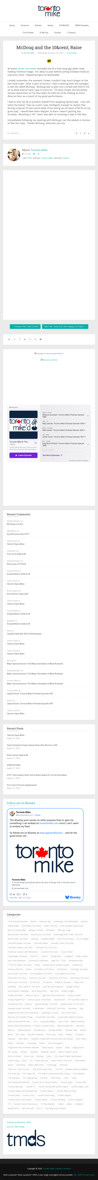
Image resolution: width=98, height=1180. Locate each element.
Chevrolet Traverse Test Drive (20, 947)
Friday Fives (78, 982)
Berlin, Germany (51, 926)
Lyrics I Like (63, 1021)
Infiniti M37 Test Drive (56, 1008)
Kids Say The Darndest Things (20, 1017)
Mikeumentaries (24, 1030)
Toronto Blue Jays (15, 1086)
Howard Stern (59, 999)
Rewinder (34, 1052)
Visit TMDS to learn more (84, 1175)
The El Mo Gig (14, 1073)
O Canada (79, 1034)
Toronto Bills (81, 1082)
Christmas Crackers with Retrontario (23, 952)
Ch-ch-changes (83, 939)
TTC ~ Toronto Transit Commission (23, 1104)
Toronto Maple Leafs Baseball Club (22, 1091)
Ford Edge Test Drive (79, 969)
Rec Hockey (13, 1052)
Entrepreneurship (76, 960)
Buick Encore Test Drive (41, 934)
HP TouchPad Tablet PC (78, 999)
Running (40, 1056)
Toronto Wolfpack (75, 1099)
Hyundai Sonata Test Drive (19, 1008)
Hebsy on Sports (32, 995)
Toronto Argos (66, 1082)
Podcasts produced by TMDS (19, 1122)
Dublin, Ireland (82, 956)
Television (63, 1065)
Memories (15, 133)
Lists (35, 1021)
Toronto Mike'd (47, 158)
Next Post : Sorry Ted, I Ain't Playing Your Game (64, 326)
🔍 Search (71, 32)
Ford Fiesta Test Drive (17, 978)
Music (10, 1034)
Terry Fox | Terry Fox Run (18, 1069)
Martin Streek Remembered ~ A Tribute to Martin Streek (31, 1026)
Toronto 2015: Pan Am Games (44, 1082)
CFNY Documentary (65, 939)
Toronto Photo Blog (46, 1095)
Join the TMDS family (15, 1127)
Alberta (33, 921)
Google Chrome (72, 986)
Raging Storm (78, 1047)
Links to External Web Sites (19, 1021)
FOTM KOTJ (35, 982)
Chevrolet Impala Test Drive (19, 943)
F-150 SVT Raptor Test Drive (20, 965)
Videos (69, 1104)
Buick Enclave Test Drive (18, 934)
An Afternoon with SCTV (18, 534)
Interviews (72, 1008)
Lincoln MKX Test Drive (45, 1017)
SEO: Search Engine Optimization (68, 1056)
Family (37, 965)
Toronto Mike (29, 53)
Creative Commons (63, 1168)
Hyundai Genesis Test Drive (46, 1004)
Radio (67, 1047)
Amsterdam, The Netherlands (66, 921)
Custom (44, 956)
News (60, 1034)
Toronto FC (30, 1086)
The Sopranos (14, 1078)
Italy (81, 1008)
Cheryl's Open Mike (15, 544)
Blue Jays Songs (64, 930)
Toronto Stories (40, 1099)
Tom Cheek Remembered (18, 1082)
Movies (83, 1030)
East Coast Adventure (17, 960)
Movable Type (71, 1030)
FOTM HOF (64, 25)
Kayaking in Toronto (50, 1012)
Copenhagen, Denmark (17, 956)
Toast (74, 1078)
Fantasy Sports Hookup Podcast (56, 965)
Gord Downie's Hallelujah (18, 991)
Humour (28, 1004)
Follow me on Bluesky (21, 803)
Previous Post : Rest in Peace (26, 326)
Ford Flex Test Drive (37, 978)
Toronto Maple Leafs (80, 1086)
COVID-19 (34, 956)
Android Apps (13, 926)
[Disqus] (49, 210)
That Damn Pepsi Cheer (42, 1069)
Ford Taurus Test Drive (17, 982)
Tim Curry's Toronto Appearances (22, 785)
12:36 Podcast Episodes (18, 921)
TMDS (29, 158)
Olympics (11, 1039)
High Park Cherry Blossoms (53, 995)
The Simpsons (79, 1073)
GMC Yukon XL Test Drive (29, 986)
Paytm (10, 1043)
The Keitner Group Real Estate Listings (54, 1073)
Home (12, 25)
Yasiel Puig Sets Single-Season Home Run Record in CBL (32, 745)
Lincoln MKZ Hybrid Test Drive (70, 1017)
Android (84, 921)
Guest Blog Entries (39, 991)
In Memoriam (38, 1008)
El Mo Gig (44, 32)
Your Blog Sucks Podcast (55, 1108)
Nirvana (69, 1034)
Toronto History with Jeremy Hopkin (53, 1086)
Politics (42, 1043)
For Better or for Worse (44, 969)
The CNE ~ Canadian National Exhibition (71, 1069)
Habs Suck (54, 991)
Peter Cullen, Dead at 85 (17, 755)
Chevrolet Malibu (41, 943)
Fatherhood (77, 965)
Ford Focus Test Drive (58, 978)
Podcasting (31, 1043)
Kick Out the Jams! (68, 1012)
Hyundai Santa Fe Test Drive (72, 1004)
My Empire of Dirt (15, 524)
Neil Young (50, 1034)
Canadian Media (47, 939)
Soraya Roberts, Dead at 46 (18, 574)
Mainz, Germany (77, 1021)
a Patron (65, 158)
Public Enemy (47, 1047)
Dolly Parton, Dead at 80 (17, 594)
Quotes (59, 1047)
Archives (25, 25)
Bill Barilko (50, 930)
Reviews (24, 1052)
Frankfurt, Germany (63, 982)
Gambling (12, 986)
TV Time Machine (47, 1104)
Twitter (61, 1104)
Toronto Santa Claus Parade (19, 1099)
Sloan (24, 1060)
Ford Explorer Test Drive (65, 973)
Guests (50, 25)
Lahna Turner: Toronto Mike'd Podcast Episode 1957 (30, 693)
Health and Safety (15, 995)
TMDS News (55, 1078)
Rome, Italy (29, 1056)
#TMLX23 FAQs (14, 765)
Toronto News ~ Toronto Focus (21, 1095)
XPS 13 (39, 1108)
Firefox (28, 969)
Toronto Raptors (64, 1095)
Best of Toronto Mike (17, 930)
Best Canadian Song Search (71, 926)
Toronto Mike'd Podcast (66, 1091)
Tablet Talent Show (36, 1065)
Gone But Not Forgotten (53, 986)
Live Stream (28, 32)
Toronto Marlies (46, 1091)
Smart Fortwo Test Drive (61, 1060)
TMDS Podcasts (82, 25)
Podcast (38, 25)
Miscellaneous (40, 1030)
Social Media (80, 1060)
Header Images (67, 991)
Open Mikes (23, 1039)
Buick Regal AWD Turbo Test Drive (68, 934)
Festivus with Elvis (15, 969)
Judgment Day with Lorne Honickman (23, 1012)
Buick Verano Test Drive (18, 939)
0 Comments (72, 53)
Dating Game (56, 956)
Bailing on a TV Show (16, 564)
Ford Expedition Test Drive (41, 973)
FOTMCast (47, 982)
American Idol (45, 921)
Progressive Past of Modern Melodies (23, 1047)
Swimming (20, 1065)
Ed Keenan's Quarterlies (38, 960)
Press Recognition (55, 1043)
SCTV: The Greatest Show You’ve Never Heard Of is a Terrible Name (37, 775)
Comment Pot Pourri (49, 952)
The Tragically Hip (29, 1078)
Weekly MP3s (13, 1108)
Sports (10, 1065)
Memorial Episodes (65, 1026)
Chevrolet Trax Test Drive (46, 947)
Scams (49, 1056)
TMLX (66, 1078)
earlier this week (26, 68)
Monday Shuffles (56, 1030)
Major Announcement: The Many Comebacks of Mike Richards (35, 663)
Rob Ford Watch (14, 1056)
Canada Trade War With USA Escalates (24, 634)
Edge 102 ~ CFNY (58, 960)
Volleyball (79, 1104)
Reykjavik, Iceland (48, 1052)
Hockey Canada (74, 995)
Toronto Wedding (57, 1099)
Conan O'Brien (67, 952)
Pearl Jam (20, 1043)
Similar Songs (13, 1060)
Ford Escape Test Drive (17, 973)
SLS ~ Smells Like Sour (38, 1060)
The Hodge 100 (28, 1073)
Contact (57, 32)
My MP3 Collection (36, 1034)
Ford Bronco (62, 969)
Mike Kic (11, 1030)
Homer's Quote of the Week (39, 999)
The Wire (43, 1078)
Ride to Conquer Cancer (68, 1052)
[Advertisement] (49, 382)
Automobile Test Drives (31, 926)
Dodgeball (68, 956)
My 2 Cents (20, 1034)
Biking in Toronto (36, 930)
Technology (51, 1065)
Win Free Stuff (28, 1108)
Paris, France (81, 1039)
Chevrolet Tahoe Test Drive (62, 943)
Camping (34, 939)
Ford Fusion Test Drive (79, 978)
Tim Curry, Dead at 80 (16, 554)
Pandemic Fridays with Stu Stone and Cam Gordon (52, 1039)
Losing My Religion (48, 1021)
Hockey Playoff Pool (16, 999)
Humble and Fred (15, 1004)
